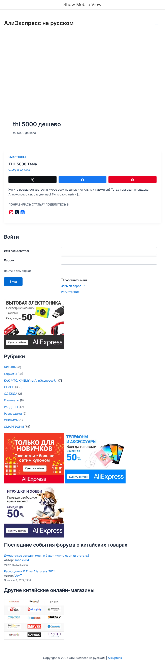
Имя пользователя (17, 251)
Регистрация (70, 292)
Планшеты (11, 400)
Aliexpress (114, 658)
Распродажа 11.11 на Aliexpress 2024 (30, 571)
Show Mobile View (82, 4)
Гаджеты (10, 374)
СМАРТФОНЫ (17, 157)
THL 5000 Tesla (22, 164)
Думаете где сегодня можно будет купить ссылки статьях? (46, 555)
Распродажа (13, 413)
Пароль (9, 260)
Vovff (18, 575)
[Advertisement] (82, 76)
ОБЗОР (9, 387)
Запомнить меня (75, 280)
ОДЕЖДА (10, 394)
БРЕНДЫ (10, 367)
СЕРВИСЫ (11, 420)
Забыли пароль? (73, 286)
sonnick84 (21, 560)
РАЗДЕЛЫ (11, 407)
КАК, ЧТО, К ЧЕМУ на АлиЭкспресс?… (30, 380)
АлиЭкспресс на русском (39, 23)
